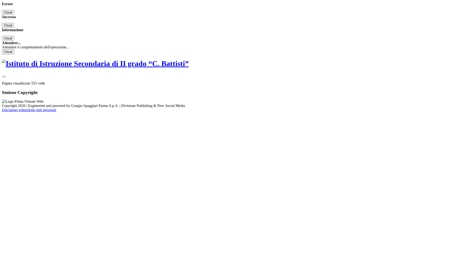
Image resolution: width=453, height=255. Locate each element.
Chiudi (8, 12)
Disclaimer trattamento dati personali (29, 110)
